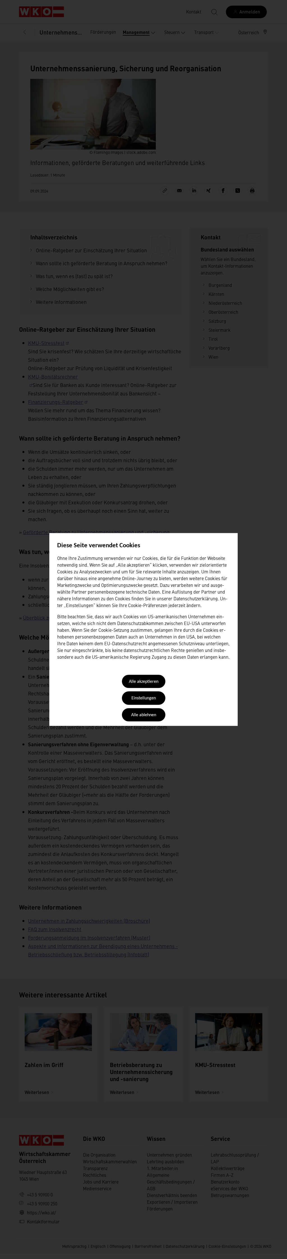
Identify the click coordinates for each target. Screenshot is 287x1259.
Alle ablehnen (143, 715)
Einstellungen (143, 698)
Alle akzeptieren (143, 681)
